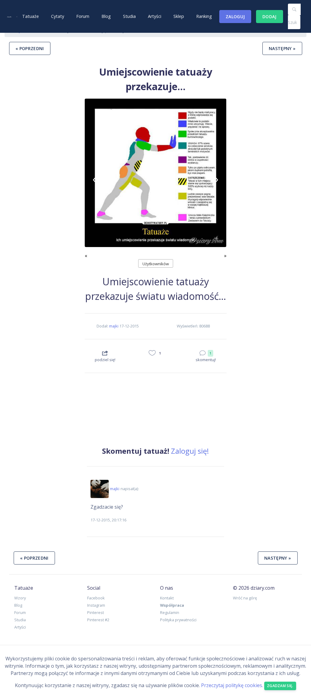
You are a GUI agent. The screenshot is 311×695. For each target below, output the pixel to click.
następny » (282, 48)
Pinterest (95, 612)
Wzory (20, 598)
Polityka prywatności (178, 619)
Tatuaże (30, 16)
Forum (82, 16)
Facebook (96, 598)
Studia (129, 16)
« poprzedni (29, 48)
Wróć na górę (245, 598)
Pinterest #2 (98, 619)
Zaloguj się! (190, 451)
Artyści (154, 16)
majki (113, 326)
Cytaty (57, 16)
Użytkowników (155, 263)
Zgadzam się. (280, 685)
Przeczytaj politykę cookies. (232, 685)
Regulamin (169, 612)
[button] (95, 179)
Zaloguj (235, 16)
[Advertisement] (42, 260)
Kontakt (167, 598)
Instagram (96, 605)
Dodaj (269, 16)
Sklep (178, 16)
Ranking (204, 16)
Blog (106, 16)
